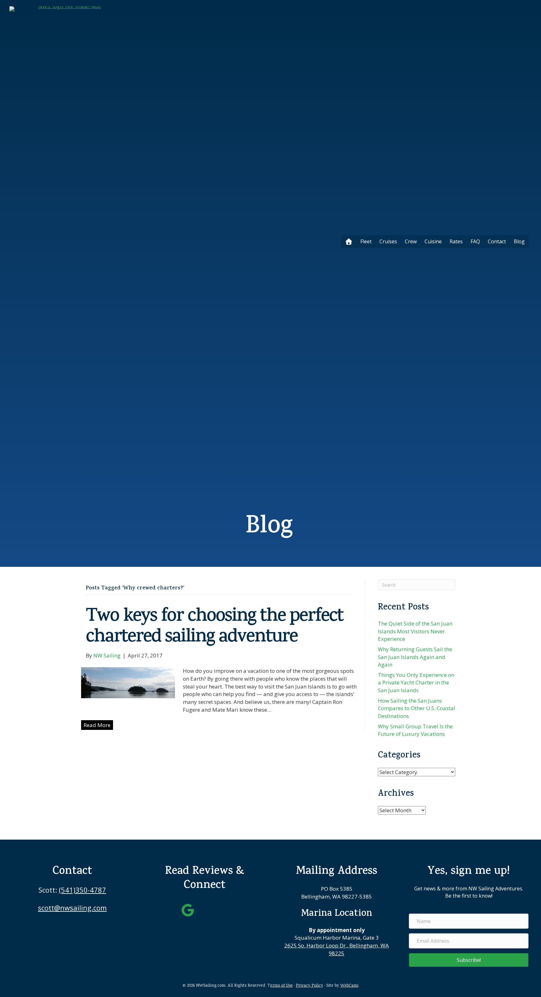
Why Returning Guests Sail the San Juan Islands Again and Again (415, 657)
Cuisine (433, 241)
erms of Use (281, 986)
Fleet (366, 241)
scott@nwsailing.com (72, 907)
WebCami (349, 986)
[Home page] (348, 241)
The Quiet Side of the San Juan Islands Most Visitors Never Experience (415, 631)
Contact (497, 241)
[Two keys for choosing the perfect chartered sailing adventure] (128, 682)
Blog (519, 241)
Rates (456, 241)
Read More (97, 725)
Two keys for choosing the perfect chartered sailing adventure (214, 628)
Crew (411, 241)
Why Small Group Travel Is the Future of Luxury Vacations (415, 730)
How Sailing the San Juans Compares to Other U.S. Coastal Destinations (416, 708)
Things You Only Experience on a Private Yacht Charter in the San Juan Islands (416, 682)
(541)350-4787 (82, 889)
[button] (468, 960)
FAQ (475, 241)
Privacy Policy (309, 986)
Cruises (388, 241)
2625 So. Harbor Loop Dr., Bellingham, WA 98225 (336, 949)
